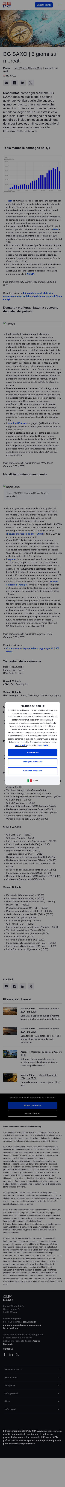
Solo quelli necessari (32, 763)
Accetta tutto (32, 754)
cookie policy (33, 743)
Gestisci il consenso (32, 772)
